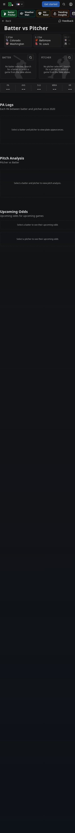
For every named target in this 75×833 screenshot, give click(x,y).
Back (8, 21)
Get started (50, 4)
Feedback (67, 21)
